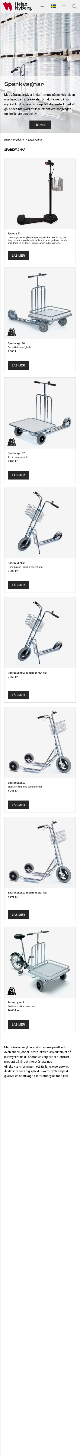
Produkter (19, 139)
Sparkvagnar (35, 139)
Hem (7, 139)
